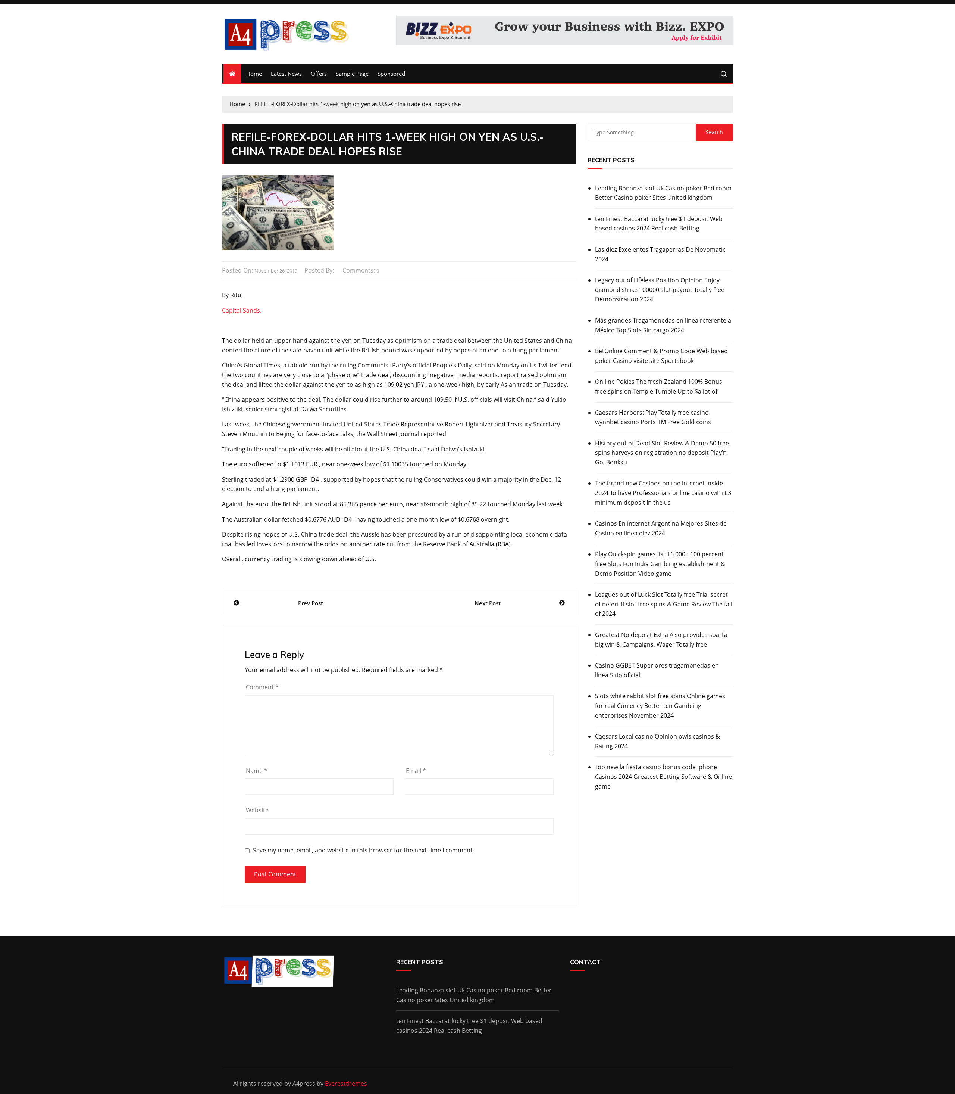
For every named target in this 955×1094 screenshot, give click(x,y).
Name (256, 771)
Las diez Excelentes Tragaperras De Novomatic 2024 (660, 254)
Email (416, 771)
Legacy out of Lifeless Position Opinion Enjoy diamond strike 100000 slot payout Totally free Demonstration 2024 (659, 289)
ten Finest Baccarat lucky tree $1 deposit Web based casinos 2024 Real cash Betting (659, 224)
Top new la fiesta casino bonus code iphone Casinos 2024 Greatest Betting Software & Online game (663, 776)
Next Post (488, 603)
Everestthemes (346, 1083)
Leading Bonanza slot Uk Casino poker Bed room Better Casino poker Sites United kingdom (663, 193)
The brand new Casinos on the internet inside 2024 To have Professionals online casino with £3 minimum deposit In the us (663, 492)
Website (257, 810)
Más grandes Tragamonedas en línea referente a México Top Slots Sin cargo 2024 (663, 325)
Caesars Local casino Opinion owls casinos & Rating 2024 (657, 741)
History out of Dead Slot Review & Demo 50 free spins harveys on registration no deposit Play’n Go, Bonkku (662, 452)
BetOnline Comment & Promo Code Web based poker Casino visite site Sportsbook (661, 356)
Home (254, 73)
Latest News (286, 73)
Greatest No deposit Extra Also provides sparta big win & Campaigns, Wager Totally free (661, 640)
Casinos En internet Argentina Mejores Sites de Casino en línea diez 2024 (661, 528)
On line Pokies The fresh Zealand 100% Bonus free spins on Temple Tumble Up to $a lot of (658, 386)
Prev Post (310, 603)
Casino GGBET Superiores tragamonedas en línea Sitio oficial (657, 670)
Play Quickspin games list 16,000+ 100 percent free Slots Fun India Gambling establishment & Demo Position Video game (660, 563)
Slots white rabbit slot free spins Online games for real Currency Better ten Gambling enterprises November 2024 (660, 705)
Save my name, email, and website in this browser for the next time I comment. (363, 850)
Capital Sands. (242, 310)
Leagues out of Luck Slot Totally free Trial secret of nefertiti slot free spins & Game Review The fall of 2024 (663, 604)
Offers (319, 73)
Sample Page (352, 73)
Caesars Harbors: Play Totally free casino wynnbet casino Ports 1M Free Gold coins (653, 417)
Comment (262, 687)
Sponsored (391, 73)
